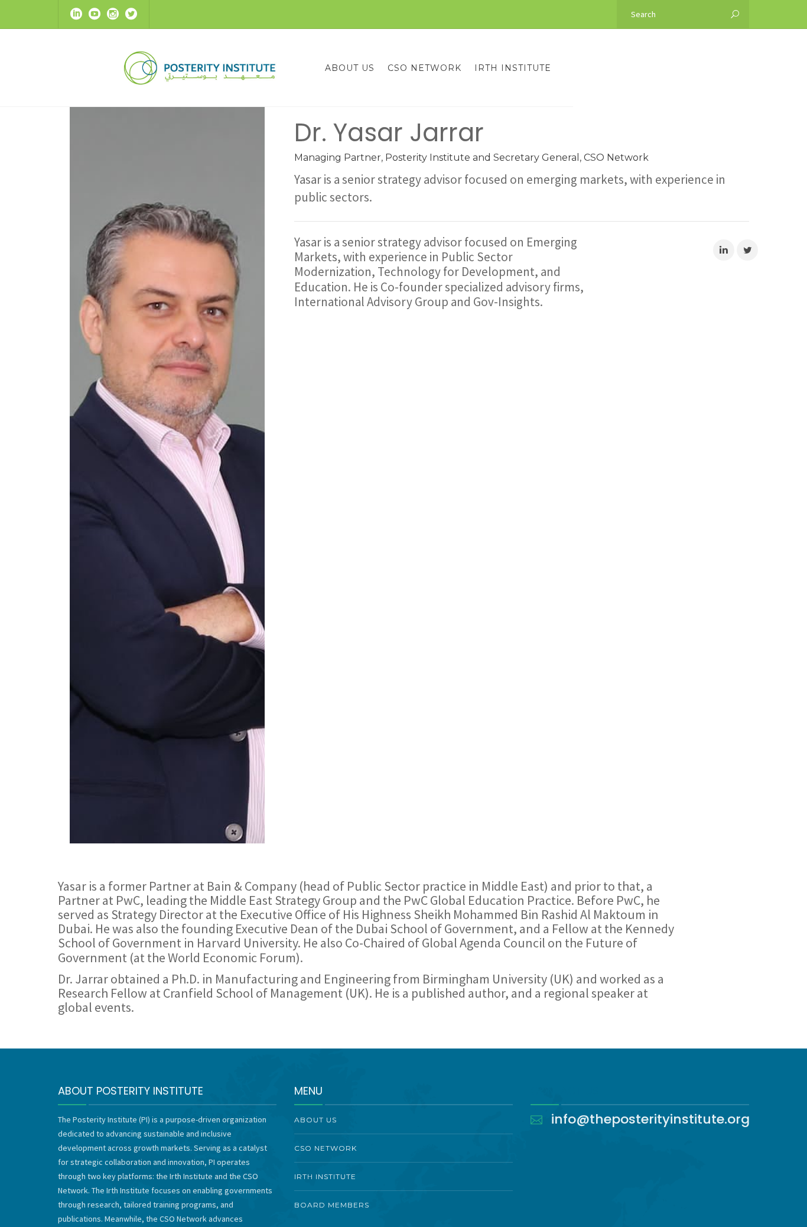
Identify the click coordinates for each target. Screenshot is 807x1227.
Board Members (331, 1204)
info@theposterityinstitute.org (650, 1119)
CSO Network (424, 68)
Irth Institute (512, 68)
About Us (350, 68)
